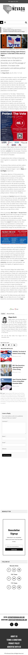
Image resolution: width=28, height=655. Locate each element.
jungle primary (4, 398)
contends (8, 151)
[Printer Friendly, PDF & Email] (14, 309)
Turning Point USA (10, 401)
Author (3, 313)
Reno (22, 169)
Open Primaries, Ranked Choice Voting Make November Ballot (19, 381)
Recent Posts (10, 313)
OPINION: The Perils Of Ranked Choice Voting (19, 353)
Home (3, 28)
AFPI (13, 393)
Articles (9, 28)
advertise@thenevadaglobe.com (17, 620)
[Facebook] (3, 345)
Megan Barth (5, 73)
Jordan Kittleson (21, 396)
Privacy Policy (14, 643)
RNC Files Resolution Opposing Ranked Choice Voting (18, 367)
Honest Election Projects (11, 396)
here (2, 297)
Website (4, 449)
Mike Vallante (16, 398)
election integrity (17, 395)
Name (4, 436)
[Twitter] (8, 345)
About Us (14, 636)
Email (4, 442)
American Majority (9, 395)
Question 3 (12, 196)
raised (8, 222)
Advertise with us (14, 647)
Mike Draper (14, 213)
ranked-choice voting (15, 400)
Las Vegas (3, 171)
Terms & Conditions (14, 640)
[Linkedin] (14, 345)
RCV (21, 400)
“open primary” (8, 393)
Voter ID (17, 401)
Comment (5, 421)
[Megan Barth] (4, 320)
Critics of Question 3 (6, 257)
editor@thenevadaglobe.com (16, 617)
